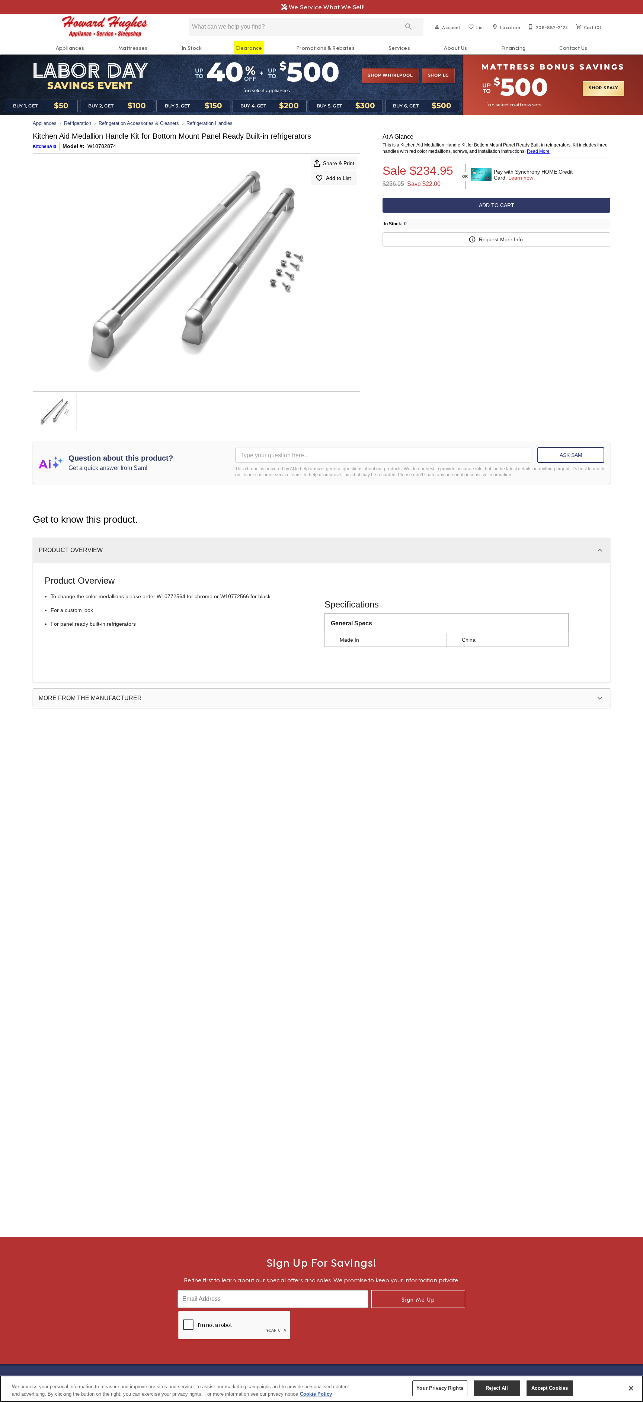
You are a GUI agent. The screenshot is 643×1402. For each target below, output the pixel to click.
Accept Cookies (549, 1388)
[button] (436, 26)
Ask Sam (571, 455)
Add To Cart (496, 205)
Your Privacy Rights (439, 1388)
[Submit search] (408, 26)
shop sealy (603, 88)
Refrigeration (77, 123)
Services (399, 47)
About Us (455, 47)
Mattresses (133, 47)
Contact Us (573, 47)
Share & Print (338, 163)
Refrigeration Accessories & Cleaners (139, 123)
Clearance (249, 47)
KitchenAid (44, 146)
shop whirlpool (390, 75)
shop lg (438, 75)
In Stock (192, 47)
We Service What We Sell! (325, 6)
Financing (513, 47)
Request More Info (501, 239)
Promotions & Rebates (325, 47)
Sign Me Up (418, 1299)
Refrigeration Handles (209, 123)
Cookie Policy (316, 1394)
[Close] (631, 1388)
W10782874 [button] (101, 146)
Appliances (70, 47)
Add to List (338, 178)
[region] (321, 1389)
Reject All (497, 1388)
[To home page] (105, 27)
